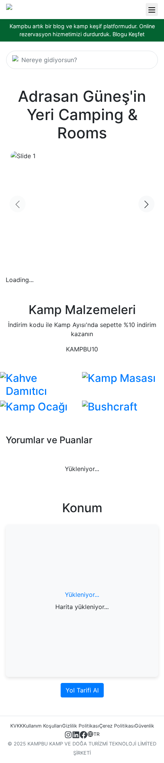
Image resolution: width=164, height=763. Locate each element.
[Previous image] (18, 204)
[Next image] (146, 204)
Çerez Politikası (117, 726)
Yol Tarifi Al (82, 690)
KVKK (16, 726)
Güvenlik (144, 726)
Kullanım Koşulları (42, 726)
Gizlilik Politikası (80, 726)
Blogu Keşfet (129, 34)
